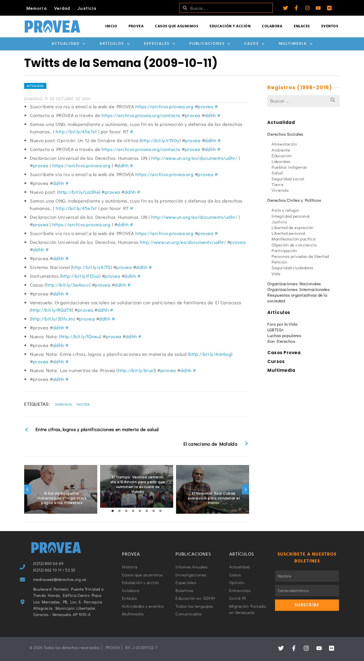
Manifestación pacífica (293, 239)
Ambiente (281, 150)
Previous (27, 489)
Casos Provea (284, 353)
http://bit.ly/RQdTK (51, 310)
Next (245, 489)
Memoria (36, 8)
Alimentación (284, 144)
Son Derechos (281, 341)
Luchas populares (284, 335)
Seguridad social (288, 178)
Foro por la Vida (282, 324)
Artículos (112, 43)
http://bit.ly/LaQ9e (79, 192)
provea (205, 106)
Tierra (277, 184)
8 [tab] (160, 511)
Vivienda (280, 190)
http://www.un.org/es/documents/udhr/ (194, 158)
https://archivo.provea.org (164, 106)
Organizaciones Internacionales (298, 289)
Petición (279, 262)
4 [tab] (133, 511)
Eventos (329, 26)
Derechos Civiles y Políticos (294, 200)
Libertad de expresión (293, 227)
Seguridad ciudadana (292, 267)
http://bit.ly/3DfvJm (52, 318)
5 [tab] (140, 511)
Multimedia (293, 43)
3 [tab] (126, 511)
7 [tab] (153, 511)
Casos (251, 43)
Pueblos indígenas (289, 167)
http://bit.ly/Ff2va (80, 276)
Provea (136, 26)
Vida (276, 273)
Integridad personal (291, 216)
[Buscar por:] (303, 100)
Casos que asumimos (176, 26)
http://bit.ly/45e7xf (76, 131)
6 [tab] (147, 511)
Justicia (87, 8)
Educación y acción (230, 26)
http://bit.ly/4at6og (210, 354)
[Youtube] (318, 8)
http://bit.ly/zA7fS (91, 267)
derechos (63, 404)
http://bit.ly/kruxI (136, 370)
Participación (284, 250)
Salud (277, 173)
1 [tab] (112, 511)
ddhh (210, 115)
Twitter (83, 404)
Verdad (62, 8)
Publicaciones (207, 43)
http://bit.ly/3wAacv (67, 284)
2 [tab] (119, 511)
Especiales (156, 43)
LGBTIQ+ (275, 329)
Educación (282, 155)
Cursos (276, 361)
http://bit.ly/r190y (160, 140)
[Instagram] (307, 8)
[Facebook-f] (296, 8)
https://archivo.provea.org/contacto (141, 115)
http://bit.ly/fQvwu (80, 336)
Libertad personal (288, 233)
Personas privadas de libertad (300, 256)
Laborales (281, 161)
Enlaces (302, 26)
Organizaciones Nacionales (294, 283)
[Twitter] (285, 8)
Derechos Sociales (285, 134)
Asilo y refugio (285, 210)
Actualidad (65, 43)
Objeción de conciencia (294, 245)
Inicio (111, 26)
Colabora (272, 26)
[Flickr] (329, 8)
